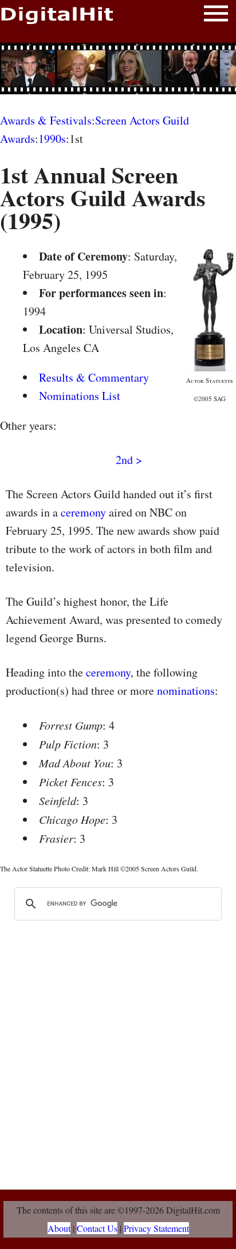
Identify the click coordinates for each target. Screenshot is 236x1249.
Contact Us (97, 1228)
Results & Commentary (94, 377)
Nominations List (79, 395)
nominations (186, 690)
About (59, 1228)
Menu (216, 15)
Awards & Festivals (46, 120)
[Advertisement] (118, 68)
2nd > (129, 459)
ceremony (83, 512)
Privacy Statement (156, 1228)
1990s (52, 138)
